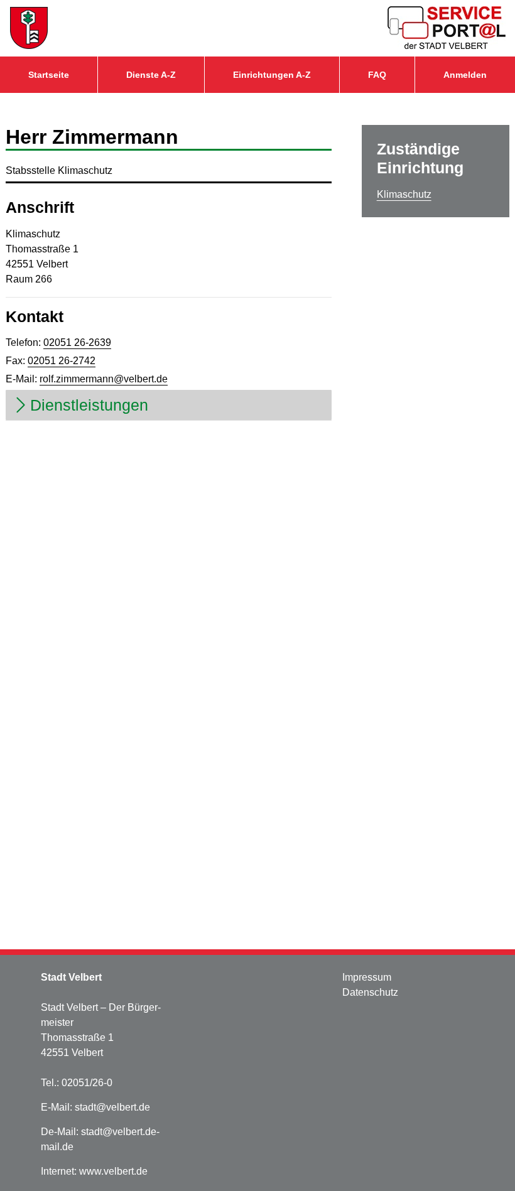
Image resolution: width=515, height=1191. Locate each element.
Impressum (366, 977)
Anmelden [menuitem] (465, 75)
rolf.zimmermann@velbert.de (104, 379)
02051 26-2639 (77, 342)
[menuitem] (48, 75)
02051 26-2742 (61, 360)
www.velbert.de (113, 1171)
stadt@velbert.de (112, 1107)
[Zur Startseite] (28, 28)
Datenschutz (370, 992)
